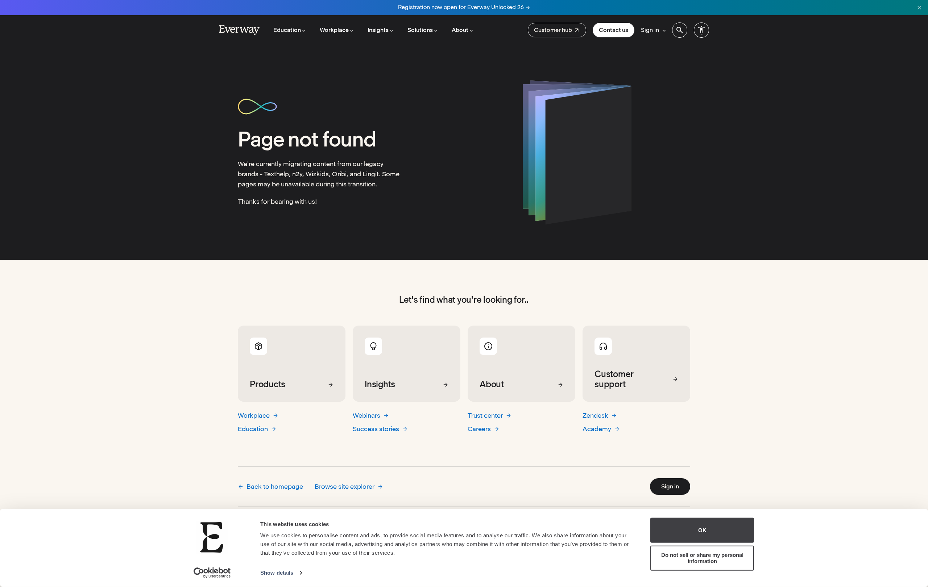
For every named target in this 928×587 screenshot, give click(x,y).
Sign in (670, 486)
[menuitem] (557, 30)
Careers (479, 429)
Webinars (366, 415)
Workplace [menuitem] (334, 29)
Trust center (485, 415)
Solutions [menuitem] (420, 29)
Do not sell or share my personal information (702, 558)
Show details (276, 573)
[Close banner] (919, 7)
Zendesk (595, 415)
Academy (597, 429)
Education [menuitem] (287, 29)
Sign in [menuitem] (650, 29)
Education (253, 429)
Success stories (376, 429)
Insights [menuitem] (378, 29)
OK (702, 530)
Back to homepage (274, 486)
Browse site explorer (344, 486)
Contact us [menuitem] (613, 29)
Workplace (254, 415)
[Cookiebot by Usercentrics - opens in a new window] (212, 572)
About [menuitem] (460, 29)
